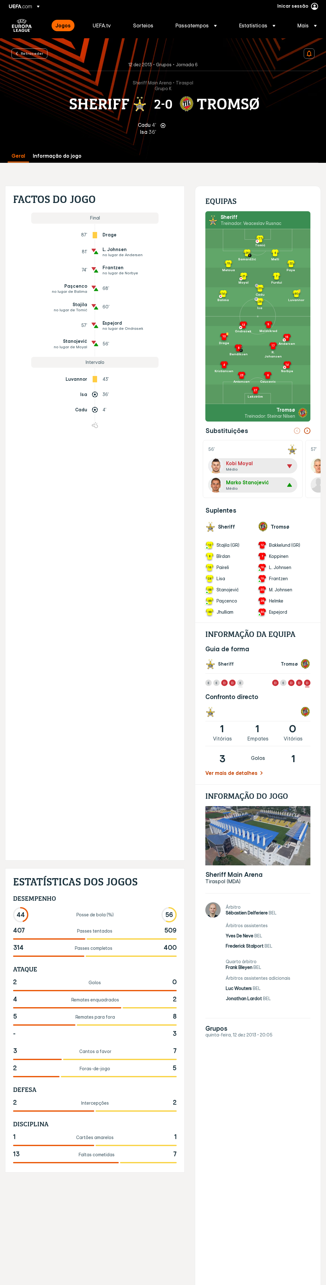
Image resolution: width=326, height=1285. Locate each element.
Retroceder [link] (32, 53)
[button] (196, 25)
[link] (63, 25)
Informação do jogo (57, 156)
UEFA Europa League (22, 25)
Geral (18, 156)
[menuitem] (66, 25)
